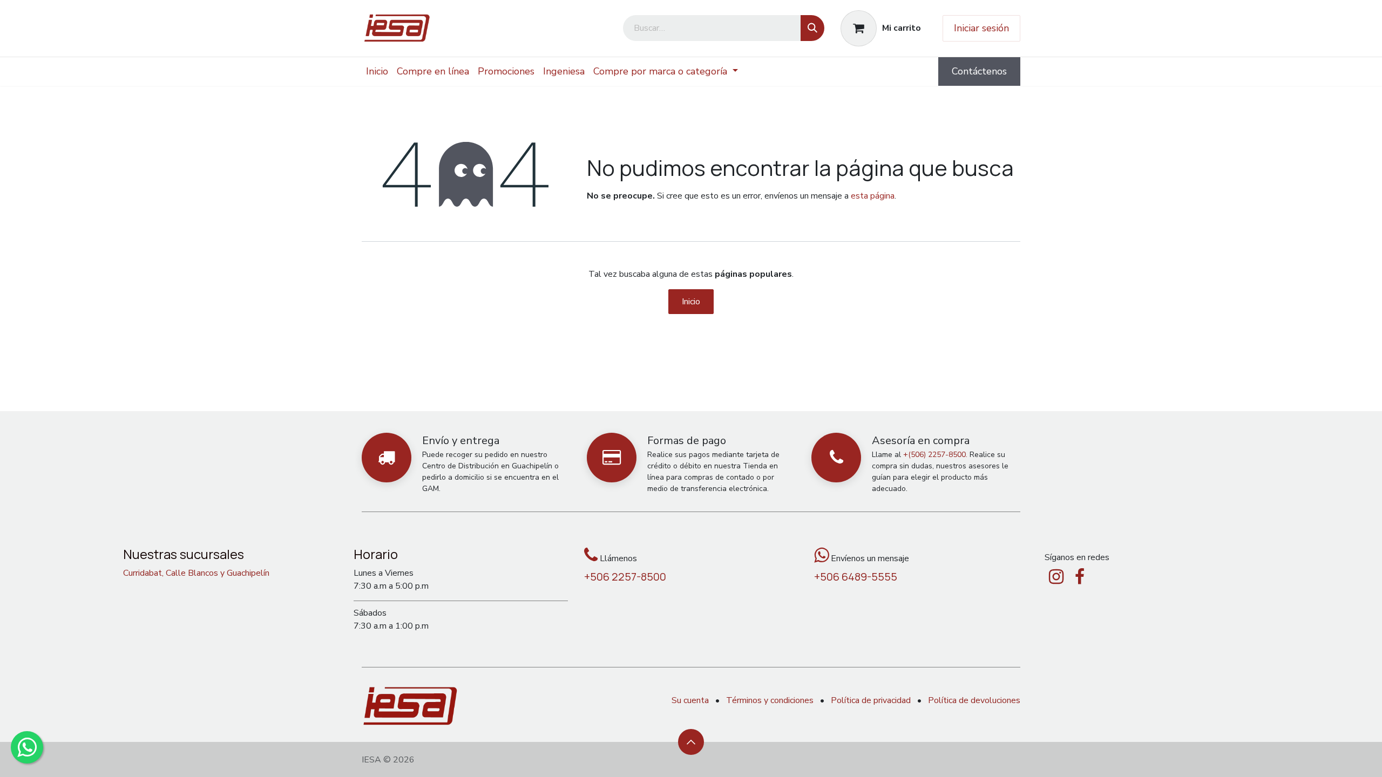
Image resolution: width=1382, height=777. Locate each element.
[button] (691, 742)
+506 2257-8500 (625, 576)
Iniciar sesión (981, 28)
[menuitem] (377, 71)
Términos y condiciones (770, 700)
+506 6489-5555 (855, 576)
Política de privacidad (871, 700)
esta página (873, 196)
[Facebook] (1079, 576)
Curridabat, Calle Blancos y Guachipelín (196, 573)
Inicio (691, 302)
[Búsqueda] (812, 28)
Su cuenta (690, 700)
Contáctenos (979, 71)
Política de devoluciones (974, 700)
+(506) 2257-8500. (935, 454)
